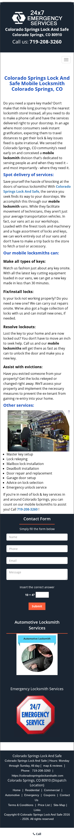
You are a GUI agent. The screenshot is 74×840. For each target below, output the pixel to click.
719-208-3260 (46, 41)
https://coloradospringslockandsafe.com (37, 775)
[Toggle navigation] (66, 59)
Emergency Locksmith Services (37, 688)
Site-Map (59, 805)
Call (38, 834)
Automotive (12, 795)
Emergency (31, 795)
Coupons (49, 795)
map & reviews (53, 765)
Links (37, 810)
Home (17, 790)
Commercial (52, 790)
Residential (32, 790)
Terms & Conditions (20, 805)
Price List (44, 805)
